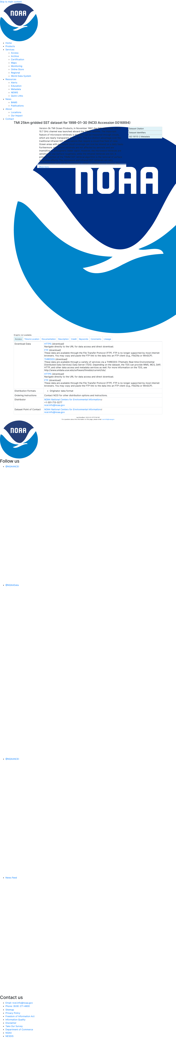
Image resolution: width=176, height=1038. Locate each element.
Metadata (16, 89)
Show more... (44, 167)
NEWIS (14, 92)
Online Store (17, 69)
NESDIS (9, 1036)
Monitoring (16, 66)
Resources (11, 79)
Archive (15, 56)
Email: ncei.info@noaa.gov (19, 1002)
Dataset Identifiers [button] (137, 132)
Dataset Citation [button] (136, 128)
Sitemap (10, 1009)
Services (10, 49)
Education (16, 85)
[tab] (18, 338)
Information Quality (15, 1019)
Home (9, 43)
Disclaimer (11, 1022)
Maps (14, 62)
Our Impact (17, 115)
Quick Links (17, 95)
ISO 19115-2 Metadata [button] (139, 136)
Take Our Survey (14, 1026)
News (8, 99)
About (9, 109)
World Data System (21, 76)
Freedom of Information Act (20, 1016)
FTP (46, 350)
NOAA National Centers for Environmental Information (72, 399)
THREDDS (49, 359)
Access (14, 52)
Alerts (14, 82)
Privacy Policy (13, 1013)
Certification (17, 59)
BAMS (14, 102)
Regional (15, 72)
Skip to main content (11, 1)
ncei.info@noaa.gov (54, 405)
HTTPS (47, 343)
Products (10, 46)
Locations (16, 112)
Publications (17, 105)
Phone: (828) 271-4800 (18, 1006)
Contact (10, 118)
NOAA (9, 1032)
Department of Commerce (19, 1029)
